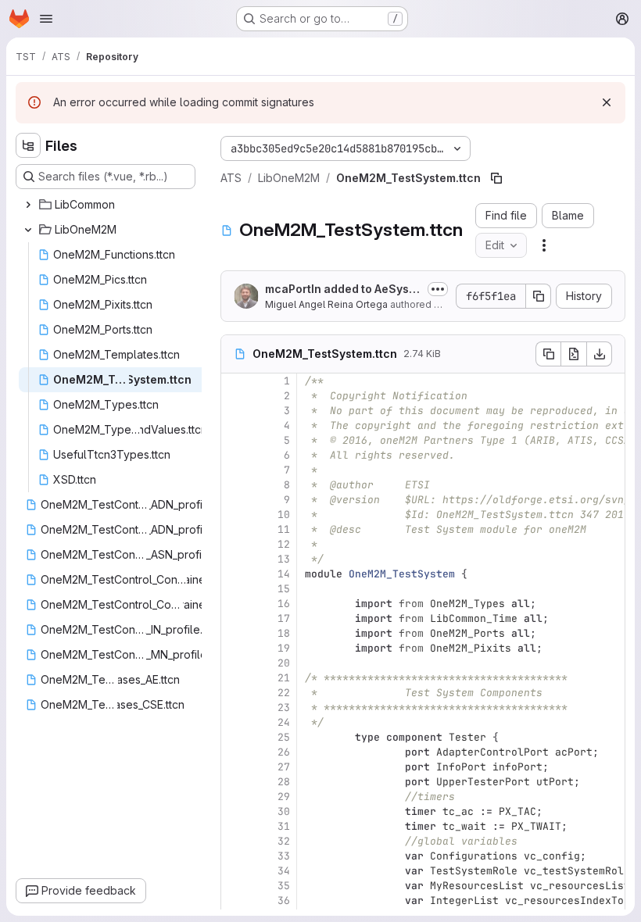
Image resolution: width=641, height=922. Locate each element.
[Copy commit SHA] (538, 296)
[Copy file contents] (547, 353)
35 (284, 885)
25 (284, 737)
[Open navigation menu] (46, 18)
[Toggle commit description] (438, 289)
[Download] (599, 353)
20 (284, 663)
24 (284, 722)
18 (284, 633)
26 (284, 752)
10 (284, 514)
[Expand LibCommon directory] (28, 204)
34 (284, 870)
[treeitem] (107, 204)
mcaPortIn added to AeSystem (342, 289)
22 (284, 692)
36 (284, 900)
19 (284, 648)
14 (284, 574)
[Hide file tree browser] (28, 145)
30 (284, 811)
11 (284, 529)
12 (284, 544)
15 (284, 588)
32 (284, 841)
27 (284, 767)
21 (284, 677)
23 (284, 707)
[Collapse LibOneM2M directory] (28, 229)
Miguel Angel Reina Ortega (326, 304)
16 (284, 603)
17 (284, 618)
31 (284, 826)
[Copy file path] (496, 178)
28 (284, 781)
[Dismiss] (606, 102)
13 (284, 559)
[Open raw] (573, 353)
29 (284, 796)
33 (284, 856)
